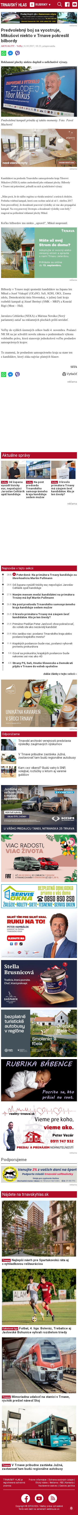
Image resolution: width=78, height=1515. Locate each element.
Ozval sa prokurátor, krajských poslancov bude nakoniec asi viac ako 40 (40, 654)
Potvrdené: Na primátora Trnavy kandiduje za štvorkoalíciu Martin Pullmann (44, 576)
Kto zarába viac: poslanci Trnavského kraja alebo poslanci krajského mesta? (42, 635)
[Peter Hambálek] (39, 934)
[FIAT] (39, 858)
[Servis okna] (39, 896)
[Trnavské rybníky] (39, 18)
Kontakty (69, 1482)
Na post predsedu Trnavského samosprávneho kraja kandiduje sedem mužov (36, 489)
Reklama (54, 1482)
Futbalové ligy (9, 1328)
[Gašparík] (39, 984)
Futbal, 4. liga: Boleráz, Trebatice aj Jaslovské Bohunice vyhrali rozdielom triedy (36, 1330)
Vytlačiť (71, 374)
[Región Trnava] (39, 1033)
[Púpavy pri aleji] (39, 148)
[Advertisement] (36, 414)
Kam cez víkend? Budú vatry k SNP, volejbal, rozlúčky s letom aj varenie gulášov (42, 771)
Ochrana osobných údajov (61, 1479)
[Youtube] (74, 4)
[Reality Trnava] (39, 1127)
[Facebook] (67, 4)
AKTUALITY (8, 46)
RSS (61, 1482)
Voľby (20, 46)
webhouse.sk (53, 1509)
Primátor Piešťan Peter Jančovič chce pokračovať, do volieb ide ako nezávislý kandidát (43, 625)
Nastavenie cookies (47, 1485)
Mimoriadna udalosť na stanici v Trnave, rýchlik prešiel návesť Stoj (36, 1399)
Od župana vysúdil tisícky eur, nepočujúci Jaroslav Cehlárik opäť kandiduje (13, 488)
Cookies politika (67, 1485)
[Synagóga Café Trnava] (39, 703)
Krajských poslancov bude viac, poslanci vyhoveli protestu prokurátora (42, 645)
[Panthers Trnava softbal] (39, 1174)
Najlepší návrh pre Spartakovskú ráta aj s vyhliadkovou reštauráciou (35, 1262)
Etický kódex (42, 1482)
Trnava (6, 1260)
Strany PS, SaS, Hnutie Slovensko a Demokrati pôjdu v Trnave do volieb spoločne (42, 664)
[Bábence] (39, 1080)
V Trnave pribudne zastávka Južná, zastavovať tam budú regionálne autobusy (47, 756)
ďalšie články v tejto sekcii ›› (60, 674)
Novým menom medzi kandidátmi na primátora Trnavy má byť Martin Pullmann (43, 596)
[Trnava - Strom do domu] (39, 252)
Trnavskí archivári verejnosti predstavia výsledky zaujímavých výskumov (44, 742)
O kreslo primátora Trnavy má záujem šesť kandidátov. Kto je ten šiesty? (62, 488)
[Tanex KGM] (39, 809)
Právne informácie (37, 1479)
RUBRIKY (42, 4)
